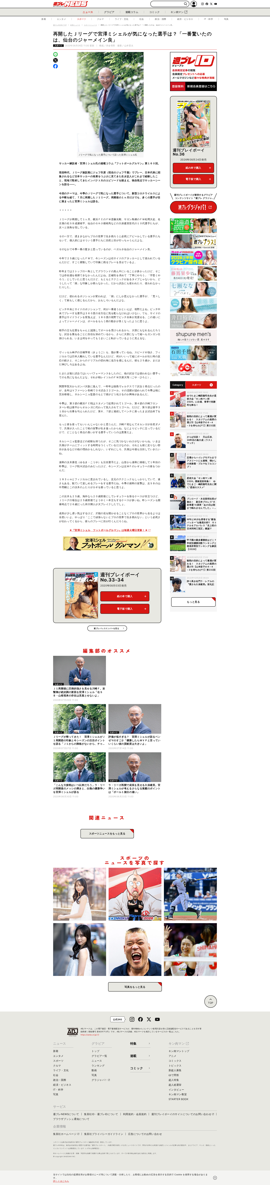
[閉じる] (215, 1178)
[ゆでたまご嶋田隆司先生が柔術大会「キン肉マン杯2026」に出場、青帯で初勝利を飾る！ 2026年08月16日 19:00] (135, 894)
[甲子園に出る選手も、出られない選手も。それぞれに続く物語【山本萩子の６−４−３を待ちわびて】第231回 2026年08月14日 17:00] (79, 949)
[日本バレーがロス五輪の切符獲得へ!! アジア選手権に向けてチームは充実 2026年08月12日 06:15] (190, 949)
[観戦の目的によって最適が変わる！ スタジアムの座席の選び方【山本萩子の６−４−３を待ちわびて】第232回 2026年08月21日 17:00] (79, 894)
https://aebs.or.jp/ (90, 1035)
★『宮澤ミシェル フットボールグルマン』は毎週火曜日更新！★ (108, 530)
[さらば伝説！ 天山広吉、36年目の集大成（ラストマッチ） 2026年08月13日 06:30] (135, 949)
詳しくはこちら (61, 1181)
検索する (185, 4)
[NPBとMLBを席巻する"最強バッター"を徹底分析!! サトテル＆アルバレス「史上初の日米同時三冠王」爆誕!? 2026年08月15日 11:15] (190, 894)
